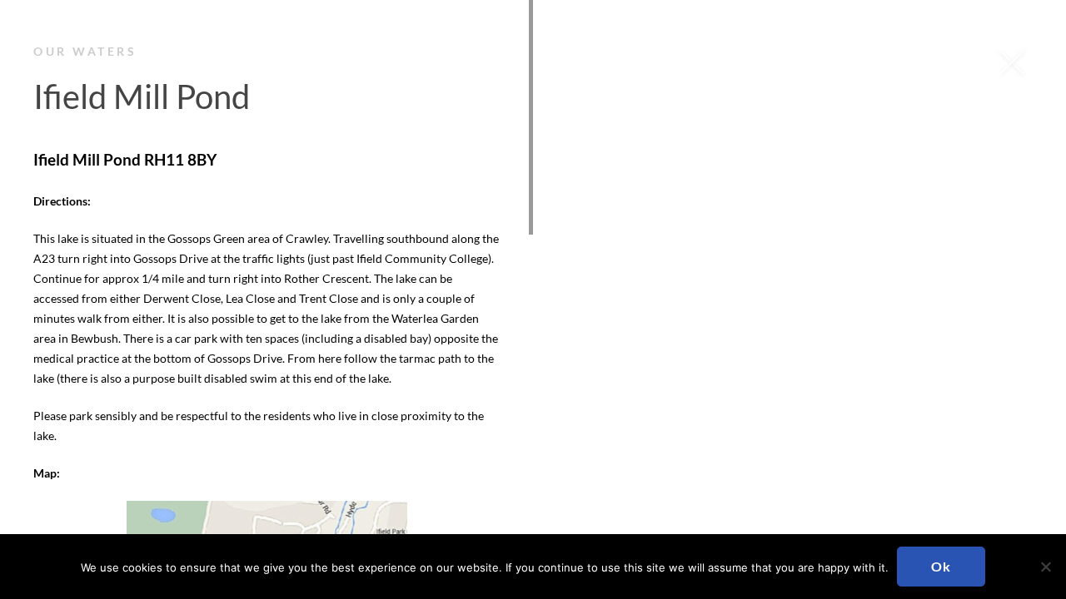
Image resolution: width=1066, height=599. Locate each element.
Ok (941, 566)
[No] (1045, 566)
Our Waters (85, 51)
